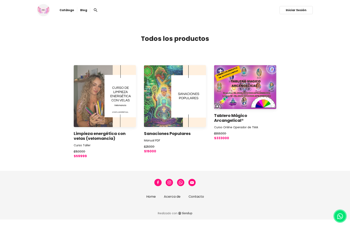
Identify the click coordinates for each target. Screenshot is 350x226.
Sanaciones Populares (167, 133)
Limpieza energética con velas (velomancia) (100, 136)
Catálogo (67, 10)
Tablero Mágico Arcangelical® (230, 118)
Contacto (196, 196)
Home (151, 196)
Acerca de (172, 196)
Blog (83, 10)
